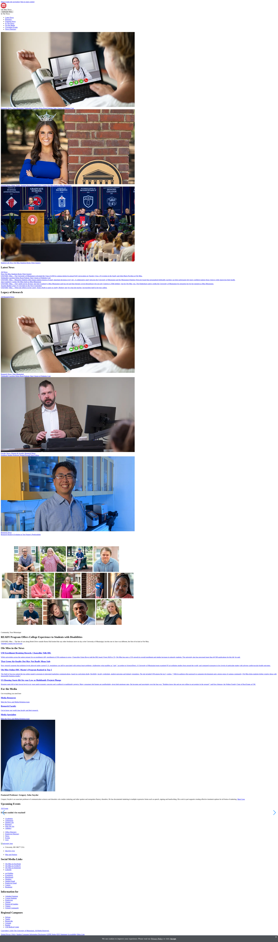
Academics (9, 818)
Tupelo (7, 919)
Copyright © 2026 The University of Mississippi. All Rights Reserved (25, 931)
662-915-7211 (10, 851)
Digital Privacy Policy (8, 934)
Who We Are (9, 826)
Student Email (10, 881)
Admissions (9, 820)
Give (7, 840)
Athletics (8, 828)
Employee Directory (12, 834)
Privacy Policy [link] (157, 939)
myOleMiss (9, 873)
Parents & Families (11, 904)
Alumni (7, 902)
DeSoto (7, 917)
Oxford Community (12, 908)
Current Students (11, 898)
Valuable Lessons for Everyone (11, 643)
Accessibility (72, 934)
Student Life (9, 822)
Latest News (9, 17)
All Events (4, 808)
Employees (9, 900)
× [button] (276, 937)
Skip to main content (27, 2)
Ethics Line (81, 934)
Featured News (10, 21)
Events (7, 838)
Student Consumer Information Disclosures (31, 934)
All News (4, 272)
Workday (8, 879)
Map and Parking (11, 855)
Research (8, 19)
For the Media (10, 25)
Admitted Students (11, 896)
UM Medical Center (12, 927)
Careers (7, 885)
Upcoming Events (11, 27)
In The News (9, 23)
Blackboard (9, 877)
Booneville (9, 921)
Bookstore (8, 887)
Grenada (8, 923)
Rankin (7, 925)
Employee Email (11, 883)
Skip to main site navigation (10, 2)
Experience (9, 875)
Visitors (7, 906)
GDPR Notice (51, 934)
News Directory (10, 29)
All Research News (7, 297)
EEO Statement (62, 934)
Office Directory (11, 832)
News (7, 836)
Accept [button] (173, 939)
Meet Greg (241, 799)
